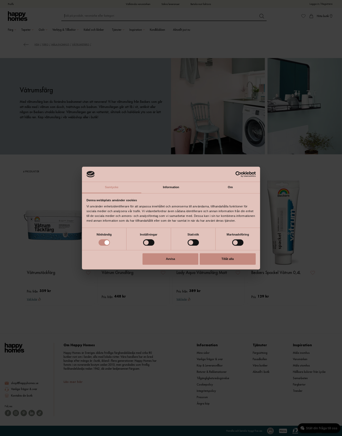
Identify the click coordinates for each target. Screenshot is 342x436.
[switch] (148, 242)
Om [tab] (230, 187)
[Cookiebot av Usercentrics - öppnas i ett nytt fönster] (238, 174)
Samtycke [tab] (112, 187)
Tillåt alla (227, 259)
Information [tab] (171, 187)
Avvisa (170, 259)
